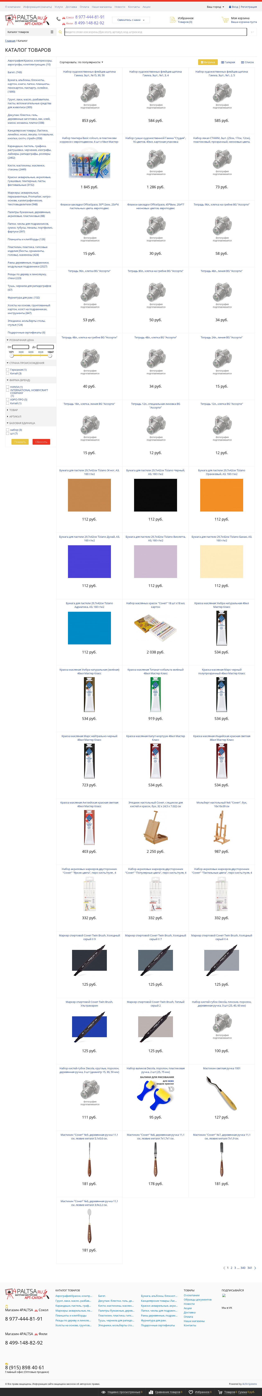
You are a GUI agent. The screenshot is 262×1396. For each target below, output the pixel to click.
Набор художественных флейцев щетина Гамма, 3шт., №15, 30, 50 (89, 73)
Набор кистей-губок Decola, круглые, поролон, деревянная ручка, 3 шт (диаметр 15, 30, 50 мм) (89, 1070)
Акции (146, 7)
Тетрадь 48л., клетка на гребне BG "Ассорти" (89, 337)
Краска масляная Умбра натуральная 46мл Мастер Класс (221, 605)
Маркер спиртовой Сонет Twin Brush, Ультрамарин (89, 1003)
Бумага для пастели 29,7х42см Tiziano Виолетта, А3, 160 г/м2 (156, 538)
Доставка (71, 7)
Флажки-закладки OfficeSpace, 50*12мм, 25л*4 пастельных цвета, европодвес (89, 206)
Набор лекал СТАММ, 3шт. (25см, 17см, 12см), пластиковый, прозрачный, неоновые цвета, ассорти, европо (221, 141)
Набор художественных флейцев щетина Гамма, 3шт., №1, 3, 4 (155, 73)
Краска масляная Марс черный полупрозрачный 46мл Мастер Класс (221, 671)
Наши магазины (102, 7)
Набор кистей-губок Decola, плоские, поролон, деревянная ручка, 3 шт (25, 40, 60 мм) (221, 1003)
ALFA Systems (249, 1383)
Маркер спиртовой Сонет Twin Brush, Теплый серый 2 (155, 1003)
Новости (120, 7)
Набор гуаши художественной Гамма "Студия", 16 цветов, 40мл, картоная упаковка (155, 140)
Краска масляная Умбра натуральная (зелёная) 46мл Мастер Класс (89, 671)
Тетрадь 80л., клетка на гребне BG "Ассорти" (155, 271)
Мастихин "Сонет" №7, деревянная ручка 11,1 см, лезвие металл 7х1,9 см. (222, 1136)
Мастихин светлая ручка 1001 (222, 1068)
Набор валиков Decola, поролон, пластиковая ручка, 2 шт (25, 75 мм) (156, 1070)
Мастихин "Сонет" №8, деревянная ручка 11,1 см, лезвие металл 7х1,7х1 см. (155, 1136)
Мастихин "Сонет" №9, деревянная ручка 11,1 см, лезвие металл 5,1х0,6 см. (89, 1136)
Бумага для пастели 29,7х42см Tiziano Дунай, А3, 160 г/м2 (89, 538)
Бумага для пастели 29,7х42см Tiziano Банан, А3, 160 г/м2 (222, 538)
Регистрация (249, 7)
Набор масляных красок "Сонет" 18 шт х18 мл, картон (155, 605)
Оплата (84, 7)
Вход (235, 7)
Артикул (15, 416)
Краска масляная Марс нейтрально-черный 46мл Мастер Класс (89, 738)
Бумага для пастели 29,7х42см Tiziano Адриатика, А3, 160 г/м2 (89, 605)
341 (249, 1268)
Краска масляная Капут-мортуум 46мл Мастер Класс (155, 738)
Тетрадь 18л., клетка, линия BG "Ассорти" (89, 404)
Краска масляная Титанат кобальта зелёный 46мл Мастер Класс (156, 671)
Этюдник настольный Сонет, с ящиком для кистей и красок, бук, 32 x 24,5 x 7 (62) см (156, 804)
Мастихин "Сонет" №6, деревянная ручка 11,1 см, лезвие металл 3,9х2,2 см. (89, 1203)
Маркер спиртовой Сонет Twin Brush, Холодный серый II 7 (155, 937)
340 (243, 1268)
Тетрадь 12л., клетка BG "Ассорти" (222, 404)
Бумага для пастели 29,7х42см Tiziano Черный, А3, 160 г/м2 (155, 472)
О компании (12, 7)
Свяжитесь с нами (128, 20)
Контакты (134, 7)
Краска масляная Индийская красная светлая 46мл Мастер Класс (221, 738)
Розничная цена (21, 340)
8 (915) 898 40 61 (24, 1367)
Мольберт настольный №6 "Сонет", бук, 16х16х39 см (221, 804)
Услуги (59, 7)
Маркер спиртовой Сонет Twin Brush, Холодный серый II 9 (89, 937)
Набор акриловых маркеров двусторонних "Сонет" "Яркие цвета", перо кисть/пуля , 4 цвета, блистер (89, 872)
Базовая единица (22, 423)
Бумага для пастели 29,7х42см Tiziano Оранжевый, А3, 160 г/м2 (221, 472)
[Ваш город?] (223, 7)
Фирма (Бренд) (19, 380)
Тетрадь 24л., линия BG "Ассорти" (222, 337)
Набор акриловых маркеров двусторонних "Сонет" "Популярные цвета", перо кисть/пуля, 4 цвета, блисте (155, 872)
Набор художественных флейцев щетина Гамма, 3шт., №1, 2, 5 (221, 73)
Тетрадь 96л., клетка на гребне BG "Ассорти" (222, 204)
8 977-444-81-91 (89, 16)
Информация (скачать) (37, 7)
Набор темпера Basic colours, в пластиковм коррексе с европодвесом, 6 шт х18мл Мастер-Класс (89, 141)
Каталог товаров (18, 32)
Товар (13, 410)
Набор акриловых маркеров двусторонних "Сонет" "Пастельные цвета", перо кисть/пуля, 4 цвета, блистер (222, 872)
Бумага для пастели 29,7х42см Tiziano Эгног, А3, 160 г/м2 (89, 472)
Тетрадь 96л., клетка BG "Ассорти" (89, 271)
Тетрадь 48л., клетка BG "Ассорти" (155, 337)
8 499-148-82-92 (24, 1342)
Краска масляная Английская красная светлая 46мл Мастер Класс (89, 804)
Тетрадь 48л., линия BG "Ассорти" (222, 271)
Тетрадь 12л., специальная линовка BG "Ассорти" (155, 405)
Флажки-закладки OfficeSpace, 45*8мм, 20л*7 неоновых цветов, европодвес (155, 206)
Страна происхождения (26, 363)
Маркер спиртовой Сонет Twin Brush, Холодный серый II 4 (221, 937)
